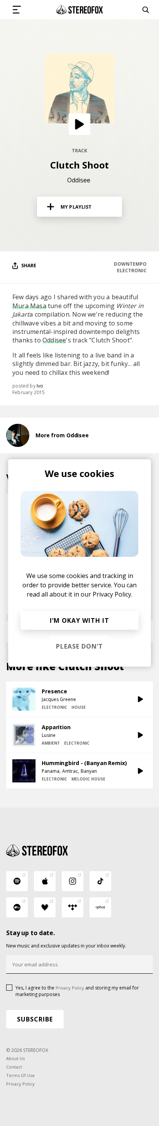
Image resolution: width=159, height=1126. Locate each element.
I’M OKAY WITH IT (79, 620)
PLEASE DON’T (79, 646)
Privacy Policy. (112, 594)
